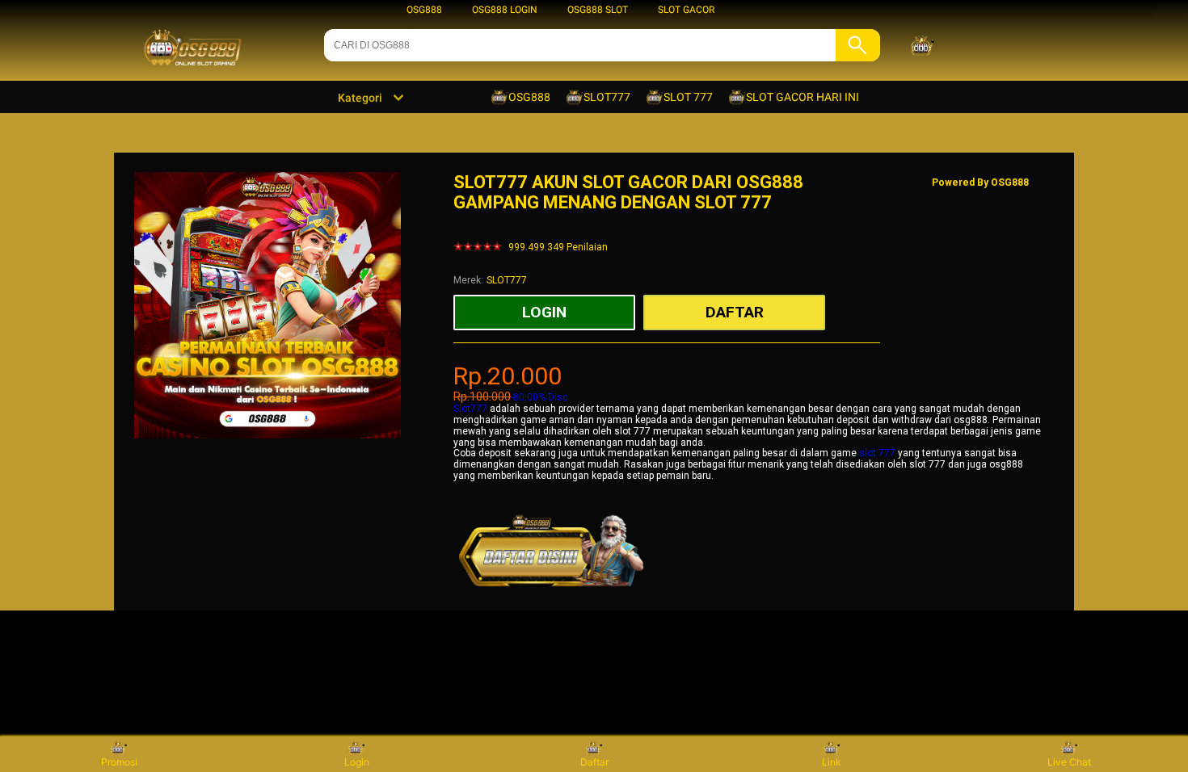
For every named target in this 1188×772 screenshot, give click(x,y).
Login (356, 762)
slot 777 (877, 453)
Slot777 (470, 408)
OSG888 (424, 9)
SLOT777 (507, 280)
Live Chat (1069, 762)
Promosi (119, 762)
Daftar (594, 762)
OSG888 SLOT (597, 9)
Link (831, 762)
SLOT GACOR (686, 9)
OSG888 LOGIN (504, 9)
